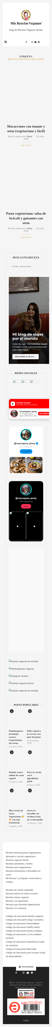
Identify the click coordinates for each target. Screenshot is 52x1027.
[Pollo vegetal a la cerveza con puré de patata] (35, 719)
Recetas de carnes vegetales (19, 890)
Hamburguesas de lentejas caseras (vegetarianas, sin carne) (16, 737)
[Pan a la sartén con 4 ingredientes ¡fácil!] (35, 760)
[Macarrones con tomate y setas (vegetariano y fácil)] (26, 92)
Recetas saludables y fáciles (19, 863)
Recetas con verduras (16, 908)
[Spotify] (39, 42)
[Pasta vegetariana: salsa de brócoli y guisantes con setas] (26, 179)
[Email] (35, 42)
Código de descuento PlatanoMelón (22, 923)
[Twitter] (29, 42)
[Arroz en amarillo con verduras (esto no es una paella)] (35, 799)
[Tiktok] (42, 42)
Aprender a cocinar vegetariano (21, 856)
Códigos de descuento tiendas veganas (24, 916)
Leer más (25, 145)
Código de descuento (16, 934)
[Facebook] (26, 42)
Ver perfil (26, 451)
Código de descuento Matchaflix (21, 949)
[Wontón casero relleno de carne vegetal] (17, 760)
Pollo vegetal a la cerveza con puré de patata (34, 734)
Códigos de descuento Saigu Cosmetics (24, 919)
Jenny (29, 136)
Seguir (26, 506)
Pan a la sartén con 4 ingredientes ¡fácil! (34, 777)
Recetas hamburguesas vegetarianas (23, 852)
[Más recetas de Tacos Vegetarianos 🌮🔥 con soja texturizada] (17, 799)
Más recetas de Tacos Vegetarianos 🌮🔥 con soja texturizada (17, 816)
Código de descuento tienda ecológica (24, 930)
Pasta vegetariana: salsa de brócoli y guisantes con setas (26, 218)
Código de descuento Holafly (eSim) (23, 927)
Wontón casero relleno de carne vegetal (16, 775)
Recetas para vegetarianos (18, 867)
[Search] (46, 42)
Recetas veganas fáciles (17, 860)
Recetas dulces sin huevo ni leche (22, 893)
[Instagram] (32, 42)
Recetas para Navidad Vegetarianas (23, 904)
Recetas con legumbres (17, 901)
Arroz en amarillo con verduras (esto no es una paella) (35, 815)
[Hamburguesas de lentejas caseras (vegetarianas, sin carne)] (17, 719)
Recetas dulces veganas (17, 897)
